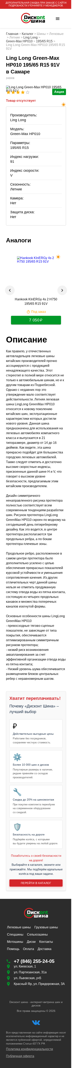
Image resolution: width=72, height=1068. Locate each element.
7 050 (32, 320)
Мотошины (15, 970)
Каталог (27, 34)
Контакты (46, 970)
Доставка (44, 978)
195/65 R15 (44, 41)
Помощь (13, 978)
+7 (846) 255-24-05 (34, 990)
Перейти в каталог (34, 912)
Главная (12, 34)
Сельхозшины (37, 963)
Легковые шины (19, 956)
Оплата (28, 978)
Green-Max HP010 (19, 41)
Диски (31, 970)
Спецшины (15, 963)
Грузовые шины (46, 956)
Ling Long (45, 37)
